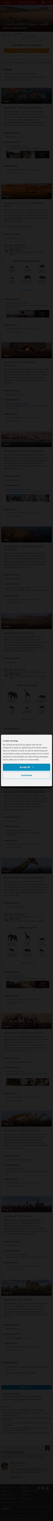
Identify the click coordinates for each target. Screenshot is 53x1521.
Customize (26, 775)
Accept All (25, 767)
